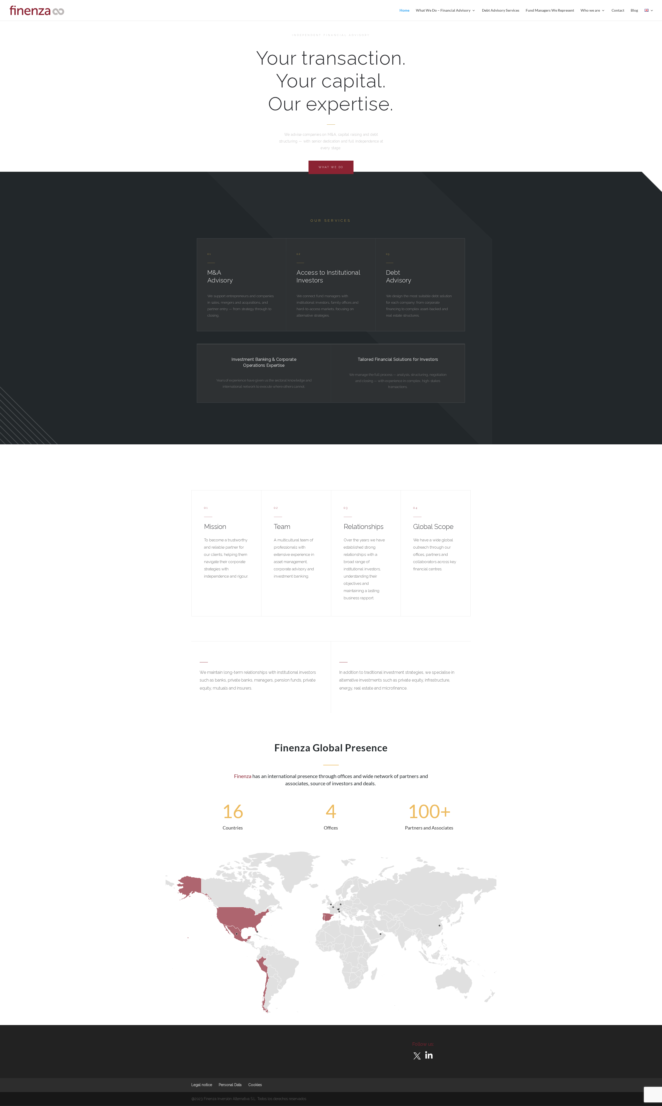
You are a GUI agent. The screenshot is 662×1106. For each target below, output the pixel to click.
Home (404, 10)
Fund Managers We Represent (550, 10)
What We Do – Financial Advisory (443, 10)
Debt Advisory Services (500, 10)
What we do (331, 167)
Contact (618, 10)
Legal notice (201, 1085)
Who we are (590, 10)
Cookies (255, 1085)
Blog (634, 10)
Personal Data (230, 1085)
